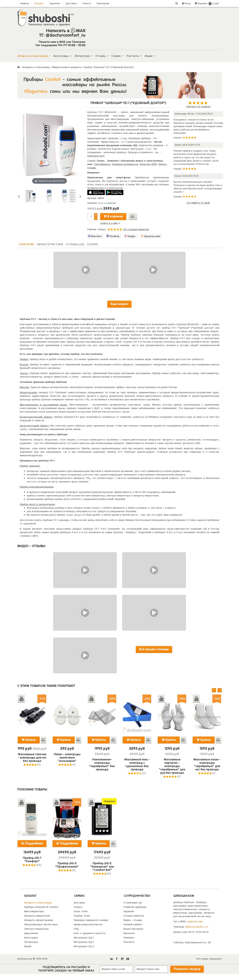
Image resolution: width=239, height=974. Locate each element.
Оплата (86, 3)
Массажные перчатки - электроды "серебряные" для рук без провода (172, 766)
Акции (148, 56)
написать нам (195, 921)
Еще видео (119, 304)
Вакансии (129, 933)
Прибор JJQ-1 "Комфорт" (32, 860)
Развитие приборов (135, 907)
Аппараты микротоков (37, 916)
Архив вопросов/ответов (88, 924)
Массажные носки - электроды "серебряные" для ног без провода (207, 764)
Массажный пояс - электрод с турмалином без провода (137, 764)
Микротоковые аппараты (66, 67)
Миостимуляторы (34, 911)
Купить (30, 740)
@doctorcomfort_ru (197, 927)
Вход (187, 3)
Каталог (39, 3)
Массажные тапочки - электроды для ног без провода (32, 758)
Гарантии (55, 3)
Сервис (116, 56)
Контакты (132, 56)
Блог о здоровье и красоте (90, 933)
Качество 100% (148, 164)
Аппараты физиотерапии (38, 920)
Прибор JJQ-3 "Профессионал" (67, 865)
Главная (24, 3)
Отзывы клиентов (134, 916)
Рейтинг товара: (96, 229)
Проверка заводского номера (91, 920)
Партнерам (103, 3)
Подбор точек (82, 916)
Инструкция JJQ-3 (84, 946)
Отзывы (100, 56)
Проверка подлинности (125, 164)
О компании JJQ (133, 902)
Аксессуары (61, 56)
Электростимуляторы (36, 929)
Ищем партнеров (133, 929)
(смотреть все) (95, 156)
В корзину (115, 216)
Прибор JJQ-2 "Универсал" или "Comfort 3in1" (102, 867)
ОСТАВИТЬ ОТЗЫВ (198, 203)
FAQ (76, 929)
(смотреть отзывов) (198, 106)
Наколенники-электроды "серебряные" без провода (102, 764)
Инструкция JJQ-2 (84, 942)
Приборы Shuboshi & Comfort (41, 907)
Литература (82, 56)
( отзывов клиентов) (136, 229)
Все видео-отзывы (154, 649)
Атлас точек (81, 911)
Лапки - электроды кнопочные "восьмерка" (67, 758)
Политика (129, 937)
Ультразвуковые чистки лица (41, 924)
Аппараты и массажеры (32, 56)
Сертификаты (102, 164)
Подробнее (33, 843)
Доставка (71, 3)
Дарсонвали (31, 933)
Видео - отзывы (133, 920)
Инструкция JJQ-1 (84, 937)
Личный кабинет (133, 924)
